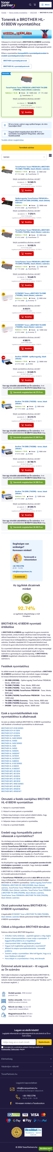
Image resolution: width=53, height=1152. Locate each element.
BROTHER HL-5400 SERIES (11, 738)
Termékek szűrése (26, 148)
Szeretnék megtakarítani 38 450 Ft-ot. (28, 527)
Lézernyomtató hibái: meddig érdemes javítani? (23, 943)
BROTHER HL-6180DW (10, 766)
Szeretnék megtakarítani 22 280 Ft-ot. (28, 437)
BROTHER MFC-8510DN (10, 771)
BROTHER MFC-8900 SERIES (12, 784)
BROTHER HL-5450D (9, 748)
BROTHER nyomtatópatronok (15, 61)
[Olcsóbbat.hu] (33, 1130)
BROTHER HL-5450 (8, 746)
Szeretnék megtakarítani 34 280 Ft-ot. (28, 482)
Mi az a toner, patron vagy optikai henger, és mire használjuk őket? (28, 125)
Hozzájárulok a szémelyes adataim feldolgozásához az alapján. (22, 1048)
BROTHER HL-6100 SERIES (11, 763)
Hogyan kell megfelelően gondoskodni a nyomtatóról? (25, 946)
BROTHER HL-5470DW (10, 756)
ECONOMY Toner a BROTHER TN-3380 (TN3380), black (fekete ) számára (30, 294)
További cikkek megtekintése (12, 140)
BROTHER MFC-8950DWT (11, 791)
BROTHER (33, 13)
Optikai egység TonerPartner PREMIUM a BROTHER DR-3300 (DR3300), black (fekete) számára (32, 200)
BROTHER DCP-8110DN (10, 731)
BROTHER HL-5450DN (9, 751)
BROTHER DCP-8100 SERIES (12, 728)
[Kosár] (35, 4)
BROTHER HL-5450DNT (10, 753)
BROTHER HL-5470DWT (10, 758)
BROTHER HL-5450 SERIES (11, 743)
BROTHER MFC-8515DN (10, 774)
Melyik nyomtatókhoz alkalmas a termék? (26, 99)
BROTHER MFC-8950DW (10, 789)
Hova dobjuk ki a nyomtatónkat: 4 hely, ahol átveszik (25, 958)
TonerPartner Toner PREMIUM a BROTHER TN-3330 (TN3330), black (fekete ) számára (32, 231)
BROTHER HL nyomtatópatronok (16, 66)
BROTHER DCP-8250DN (10, 736)
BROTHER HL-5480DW (10, 761)
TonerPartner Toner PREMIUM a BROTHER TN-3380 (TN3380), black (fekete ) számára (32, 168)
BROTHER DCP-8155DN (10, 733)
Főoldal (3, 13)
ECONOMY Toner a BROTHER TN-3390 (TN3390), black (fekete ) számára (30, 326)
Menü (47, 5)
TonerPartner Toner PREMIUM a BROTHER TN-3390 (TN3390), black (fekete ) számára (26, 89)
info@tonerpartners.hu (22, 572)
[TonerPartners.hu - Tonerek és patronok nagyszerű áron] (8, 4)
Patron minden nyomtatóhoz (18, 13)
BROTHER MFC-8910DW (10, 786)
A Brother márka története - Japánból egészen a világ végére (28, 936)
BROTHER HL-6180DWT (10, 769)
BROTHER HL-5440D (9, 741)
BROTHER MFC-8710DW (10, 779)
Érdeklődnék (20, 577)
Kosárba (28, 112)
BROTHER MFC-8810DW (10, 781)
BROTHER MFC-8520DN (10, 776)
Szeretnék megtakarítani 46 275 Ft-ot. (28, 392)
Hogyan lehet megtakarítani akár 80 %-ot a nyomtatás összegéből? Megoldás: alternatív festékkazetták (26, 134)
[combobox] (24, 157)
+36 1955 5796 (18, 566)
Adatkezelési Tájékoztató (10, 1049)
